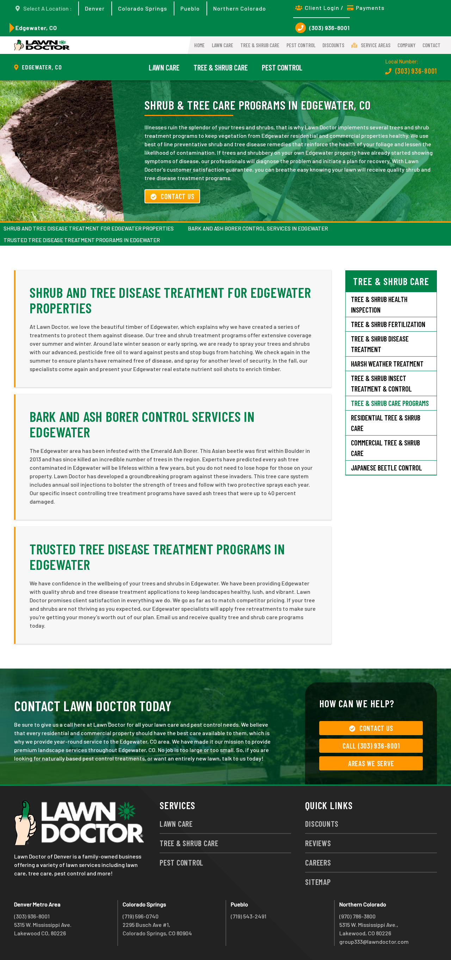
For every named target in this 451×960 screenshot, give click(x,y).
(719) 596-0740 (141, 916)
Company (406, 45)
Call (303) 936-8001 (371, 745)
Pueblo (190, 8)
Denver (95, 8)
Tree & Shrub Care (259, 45)
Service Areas (375, 45)
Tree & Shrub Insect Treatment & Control (381, 383)
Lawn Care (222, 45)
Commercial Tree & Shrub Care (385, 447)
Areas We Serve (371, 763)
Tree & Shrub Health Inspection (379, 304)
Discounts (333, 45)
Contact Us (177, 196)
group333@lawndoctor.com (374, 941)
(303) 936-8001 (329, 27)
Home (199, 45)
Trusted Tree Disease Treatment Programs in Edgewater (82, 240)
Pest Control (300, 45)
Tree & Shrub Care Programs (390, 403)
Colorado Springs (142, 8)
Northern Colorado (239, 8)
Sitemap (317, 881)
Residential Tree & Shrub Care (385, 422)
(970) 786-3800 (357, 916)
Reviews (318, 843)
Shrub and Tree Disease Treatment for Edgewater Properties (89, 228)
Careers (318, 862)
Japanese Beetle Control (386, 467)
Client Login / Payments (344, 7)
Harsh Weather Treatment (387, 363)
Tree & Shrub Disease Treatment (380, 343)
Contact (431, 45)
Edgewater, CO (36, 27)
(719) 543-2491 (248, 916)
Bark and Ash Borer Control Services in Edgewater (258, 228)
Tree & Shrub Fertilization (388, 324)
